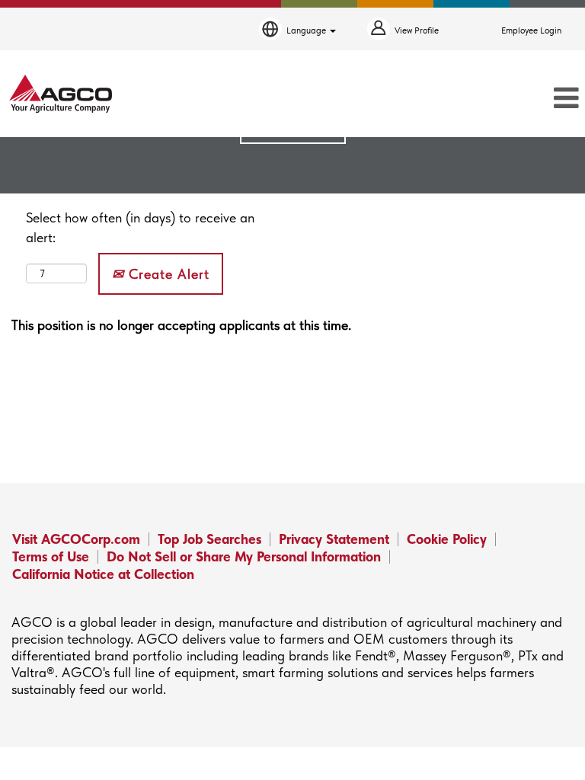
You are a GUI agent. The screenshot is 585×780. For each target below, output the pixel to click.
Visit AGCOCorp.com (76, 539)
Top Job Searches (209, 539)
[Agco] (60, 93)
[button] (487, 99)
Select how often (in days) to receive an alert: (140, 227)
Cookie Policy (447, 539)
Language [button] (307, 30)
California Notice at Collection (103, 574)
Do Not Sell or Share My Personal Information (244, 556)
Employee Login (531, 30)
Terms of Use (50, 556)
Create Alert (166, 274)
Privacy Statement (334, 539)
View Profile (417, 30)
